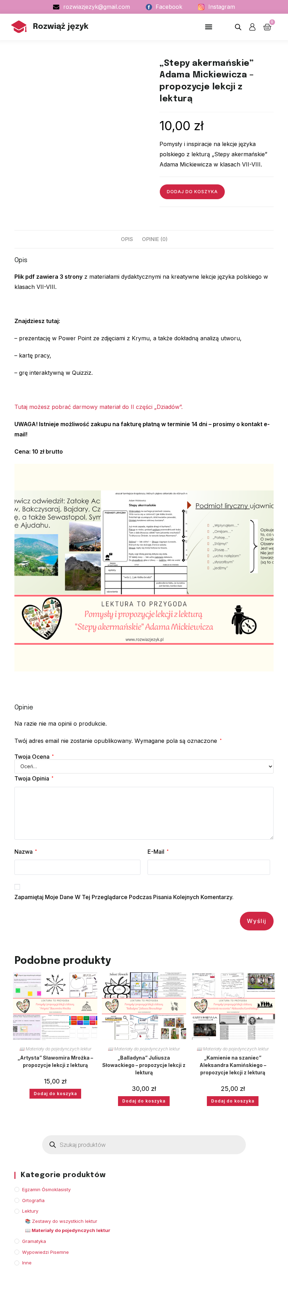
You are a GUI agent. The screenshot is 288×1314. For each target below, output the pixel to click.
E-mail (158, 851)
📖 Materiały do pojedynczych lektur (55, 1048)
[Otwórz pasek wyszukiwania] (238, 27)
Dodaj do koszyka (192, 191)
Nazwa (25, 851)
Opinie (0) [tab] (155, 239)
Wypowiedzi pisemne (45, 1252)
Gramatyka (34, 1241)
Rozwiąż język (61, 27)
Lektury (30, 1211)
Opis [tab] (127, 239)
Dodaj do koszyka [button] (55, 1093)
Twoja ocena (34, 756)
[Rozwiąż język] (19, 27)
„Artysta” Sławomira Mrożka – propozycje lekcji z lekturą (55, 1061)
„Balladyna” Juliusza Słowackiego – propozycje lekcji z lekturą (143, 1065)
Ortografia (33, 1200)
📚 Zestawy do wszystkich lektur (61, 1221)
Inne (27, 1262)
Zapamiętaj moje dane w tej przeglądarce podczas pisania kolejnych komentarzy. (124, 897)
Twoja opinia (33, 778)
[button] (208, 27)
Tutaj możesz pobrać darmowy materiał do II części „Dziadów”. (98, 406)
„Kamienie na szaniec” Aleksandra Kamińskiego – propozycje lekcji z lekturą (232, 1065)
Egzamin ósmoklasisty (46, 1189)
